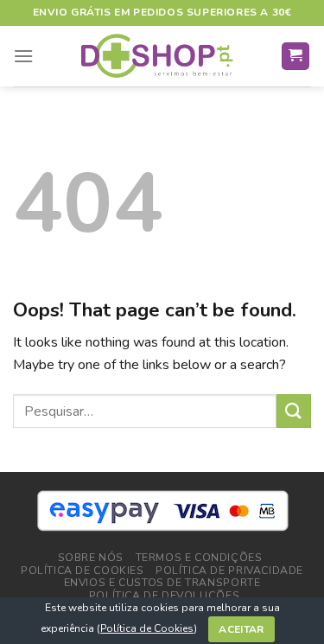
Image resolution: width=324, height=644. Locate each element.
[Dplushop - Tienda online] (157, 56)
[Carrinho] (296, 56)
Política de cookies (82, 570)
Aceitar (241, 629)
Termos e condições (199, 557)
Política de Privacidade (229, 570)
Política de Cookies (147, 628)
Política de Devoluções (164, 596)
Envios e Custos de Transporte (162, 583)
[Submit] (293, 411)
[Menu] (23, 56)
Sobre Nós (91, 557)
